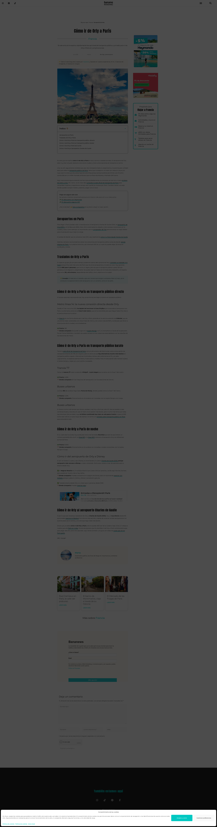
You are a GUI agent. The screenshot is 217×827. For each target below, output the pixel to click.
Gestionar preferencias (204, 818)
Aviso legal (31, 824)
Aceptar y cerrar (182, 818)
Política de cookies (8, 824)
